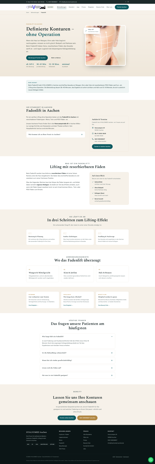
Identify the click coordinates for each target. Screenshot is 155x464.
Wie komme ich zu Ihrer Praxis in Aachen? (44, 134)
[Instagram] (128, 2)
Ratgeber (91, 7)
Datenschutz (119, 456)
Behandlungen (61, 7)
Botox (60, 440)
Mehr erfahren (56, 58)
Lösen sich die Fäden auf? (51, 368)
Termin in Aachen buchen (102, 146)
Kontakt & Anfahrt (88, 446)
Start (27, 12)
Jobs (84, 448)
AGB (114, 456)
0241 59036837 (52, 2)
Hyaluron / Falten (64, 434)
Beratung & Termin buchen (37, 58)
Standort (71, 7)
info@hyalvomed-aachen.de (69, 2)
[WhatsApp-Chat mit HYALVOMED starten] (150, 459)
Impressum (126, 456)
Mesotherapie (63, 446)
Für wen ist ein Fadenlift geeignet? (55, 375)
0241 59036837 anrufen (87, 418)
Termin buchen (122, 7)
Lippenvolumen (63, 437)
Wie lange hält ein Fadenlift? (53, 336)
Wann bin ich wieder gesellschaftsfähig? (57, 360)
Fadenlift (61, 443)
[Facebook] (125, 2)
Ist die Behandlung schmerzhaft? (54, 353)
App (78, 7)
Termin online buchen (67, 418)
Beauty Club (100, 7)
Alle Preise (62, 448)
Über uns (109, 7)
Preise (84, 7)
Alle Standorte (87, 434)
